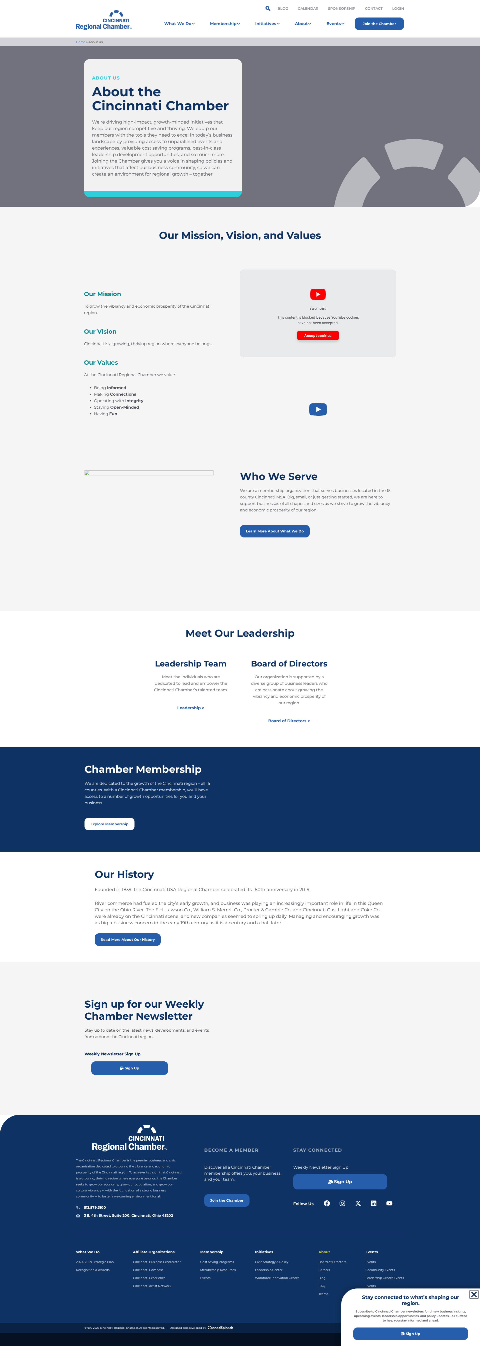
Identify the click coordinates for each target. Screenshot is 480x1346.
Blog (283, 8)
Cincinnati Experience (149, 1278)
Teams (323, 1294)
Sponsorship (342, 8)
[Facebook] (327, 1203)
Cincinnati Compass (148, 1270)
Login (398, 8)
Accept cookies (318, 335)
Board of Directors (332, 1262)
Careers (324, 1270)
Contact (374, 8)
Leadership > (190, 708)
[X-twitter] (358, 1203)
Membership (212, 1252)
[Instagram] (342, 1203)
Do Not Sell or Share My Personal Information (240, 1339)
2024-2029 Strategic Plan (95, 1262)
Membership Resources (218, 1270)
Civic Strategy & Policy (271, 1262)
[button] (318, 410)
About (324, 1252)
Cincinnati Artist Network (152, 1286)
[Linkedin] (374, 1203)
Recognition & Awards (93, 1270)
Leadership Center (268, 1270)
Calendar (308, 8)
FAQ (321, 1286)
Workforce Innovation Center (277, 1278)
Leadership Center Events (385, 1278)
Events (205, 1278)
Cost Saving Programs (217, 1262)
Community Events (380, 1270)
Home (81, 42)
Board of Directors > (289, 721)
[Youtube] (389, 1203)
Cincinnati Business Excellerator (157, 1262)
